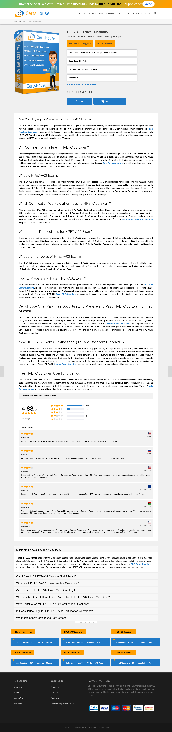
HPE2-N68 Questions (124, 652)
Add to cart (111, 101)
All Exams (92, 13)
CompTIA (18, 698)
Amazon (18, 687)
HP (21, 22)
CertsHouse (104, 727)
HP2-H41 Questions (22, 652)
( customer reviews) (86, 85)
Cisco (16, 692)
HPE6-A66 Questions (23, 632)
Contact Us (125, 13)
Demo (81, 101)
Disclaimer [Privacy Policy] (63, 703)
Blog (101, 13)
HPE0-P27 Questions (123, 632)
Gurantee (55, 698)
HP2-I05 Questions (72, 652)
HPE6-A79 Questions (73, 632)
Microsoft (18, 703)
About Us (111, 13)
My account (139, 13)
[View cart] (149, 13)
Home (82, 13)
